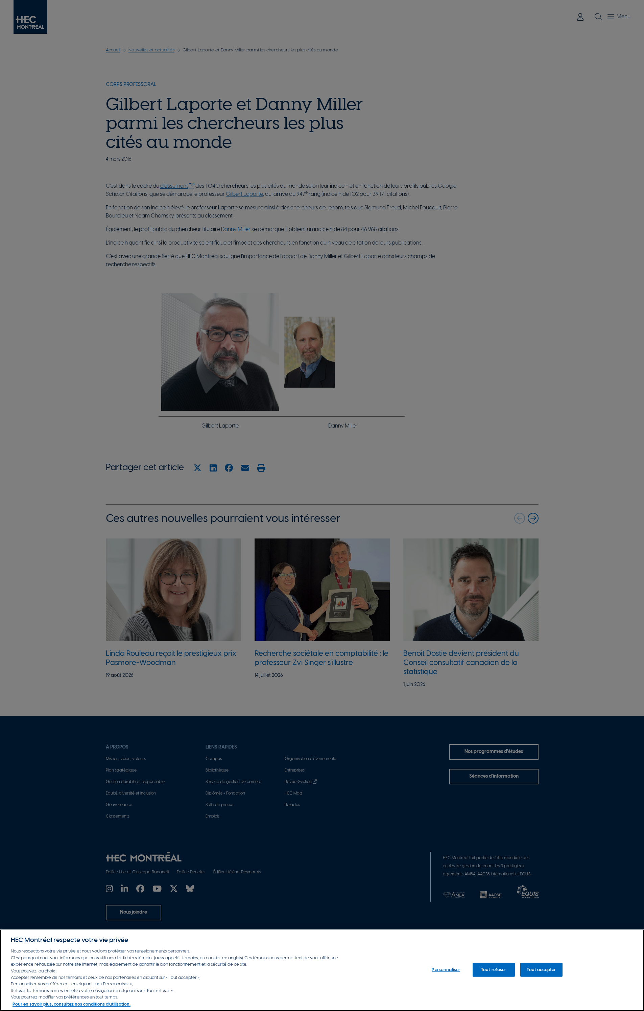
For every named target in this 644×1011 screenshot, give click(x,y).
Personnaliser (446, 969)
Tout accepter (541, 969)
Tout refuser (493, 969)
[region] (322, 970)
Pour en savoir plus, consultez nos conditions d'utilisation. (71, 1004)
